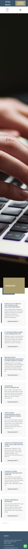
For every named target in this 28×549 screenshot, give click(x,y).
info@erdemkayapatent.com (11, 548)
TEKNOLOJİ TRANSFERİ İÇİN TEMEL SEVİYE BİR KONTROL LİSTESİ (13, 444)
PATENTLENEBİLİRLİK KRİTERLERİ (11, 500)
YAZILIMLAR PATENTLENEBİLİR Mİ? (11, 386)
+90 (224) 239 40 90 (9, 545)
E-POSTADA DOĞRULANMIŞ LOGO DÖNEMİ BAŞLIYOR (13, 333)
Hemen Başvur (20, 3)
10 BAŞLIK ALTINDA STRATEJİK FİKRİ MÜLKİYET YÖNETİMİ (13, 473)
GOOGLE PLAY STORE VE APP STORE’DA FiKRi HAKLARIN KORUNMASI (12, 305)
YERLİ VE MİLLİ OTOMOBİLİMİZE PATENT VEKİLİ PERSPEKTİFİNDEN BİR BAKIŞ (12, 415)
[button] (20, 10)
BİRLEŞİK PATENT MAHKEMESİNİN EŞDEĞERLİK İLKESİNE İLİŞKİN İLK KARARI (14, 359)
